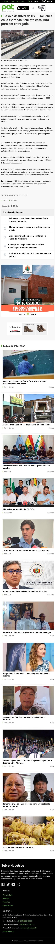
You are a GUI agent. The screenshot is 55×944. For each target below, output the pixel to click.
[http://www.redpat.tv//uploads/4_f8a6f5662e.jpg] (28, 492)
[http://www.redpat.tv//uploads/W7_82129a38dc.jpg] (28, 657)
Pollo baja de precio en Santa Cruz (19, 847)
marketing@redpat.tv (28, 928)
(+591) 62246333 (25, 921)
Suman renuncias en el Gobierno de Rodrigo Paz (25, 591)
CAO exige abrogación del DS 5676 (19, 509)
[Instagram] (42, 1)
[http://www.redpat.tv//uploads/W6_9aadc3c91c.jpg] (28, 700)
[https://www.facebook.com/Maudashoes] (27, 328)
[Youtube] (48, 1)
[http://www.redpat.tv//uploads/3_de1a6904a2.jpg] (28, 533)
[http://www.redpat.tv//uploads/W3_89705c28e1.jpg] (28, 830)
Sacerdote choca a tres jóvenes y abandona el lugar (27, 632)
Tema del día (7, 895)
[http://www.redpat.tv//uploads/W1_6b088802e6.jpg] (28, 408)
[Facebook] (45, 1)
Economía (8, 513)
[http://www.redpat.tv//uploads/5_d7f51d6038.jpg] (28, 449)
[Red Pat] (8, 7)
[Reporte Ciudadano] (42, 8)
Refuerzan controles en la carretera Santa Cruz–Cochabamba (28, 220)
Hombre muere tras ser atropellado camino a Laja (29, 228)
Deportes (6, 902)
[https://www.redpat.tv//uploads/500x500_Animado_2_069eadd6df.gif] (27, 291)
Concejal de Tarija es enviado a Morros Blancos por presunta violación (26, 246)
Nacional (14, 200)
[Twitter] (51, 1)
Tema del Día (9, 387)
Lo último (5, 1)
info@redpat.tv (8, 931)
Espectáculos (8, 905)
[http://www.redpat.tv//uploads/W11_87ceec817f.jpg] (28, 616)
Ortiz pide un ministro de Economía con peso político (30, 255)
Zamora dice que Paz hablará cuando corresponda (26, 550)
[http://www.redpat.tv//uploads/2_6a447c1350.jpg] (28, 575)
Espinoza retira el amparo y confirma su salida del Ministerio (27, 237)
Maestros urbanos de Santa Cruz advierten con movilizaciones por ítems (25, 382)
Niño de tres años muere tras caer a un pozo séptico (27, 425)
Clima (5, 200)
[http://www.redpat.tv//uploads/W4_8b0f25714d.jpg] (28, 787)
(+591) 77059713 (27, 924)
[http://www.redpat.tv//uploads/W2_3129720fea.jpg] (28, 364)
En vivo (21, 8)
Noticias (6, 898)
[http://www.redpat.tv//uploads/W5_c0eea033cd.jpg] (28, 744)
